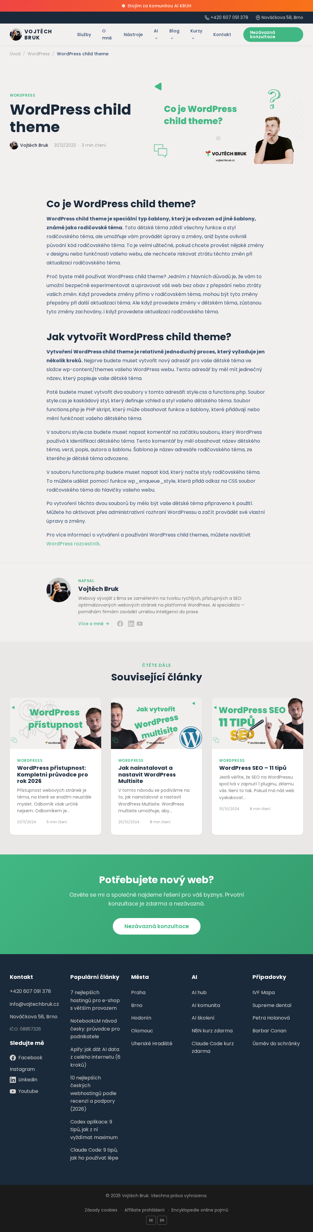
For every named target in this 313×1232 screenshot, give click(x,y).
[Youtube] (140, 624)
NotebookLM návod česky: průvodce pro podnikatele (95, 1028)
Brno (136, 1005)
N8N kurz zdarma (212, 1030)
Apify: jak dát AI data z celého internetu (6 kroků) (95, 1057)
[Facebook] (120, 624)
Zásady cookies (101, 1210)
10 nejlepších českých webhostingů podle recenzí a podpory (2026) (93, 1093)
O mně (107, 34)
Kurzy (196, 31)
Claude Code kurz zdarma (213, 1047)
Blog (174, 31)
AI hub (199, 992)
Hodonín (141, 1017)
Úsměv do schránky (276, 1043)
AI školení (203, 1017)
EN (162, 1220)
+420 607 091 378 (229, 17)
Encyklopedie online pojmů (199, 1210)
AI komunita (206, 1005)
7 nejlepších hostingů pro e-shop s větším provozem (95, 1000)
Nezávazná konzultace (262, 34)
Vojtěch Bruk (98, 589)
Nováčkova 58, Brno (33, 1016)
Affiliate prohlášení (144, 1210)
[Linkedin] (131, 624)
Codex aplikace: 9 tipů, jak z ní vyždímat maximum (94, 1129)
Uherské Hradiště (151, 1043)
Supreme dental (271, 1005)
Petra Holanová (271, 1017)
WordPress (22, 95)
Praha (138, 992)
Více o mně (91, 624)
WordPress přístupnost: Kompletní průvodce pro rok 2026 (52, 774)
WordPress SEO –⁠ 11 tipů (252, 768)
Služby (84, 34)
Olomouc (142, 1030)
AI (156, 31)
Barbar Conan (269, 1030)
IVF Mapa (263, 992)
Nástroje (133, 34)
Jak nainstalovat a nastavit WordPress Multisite (147, 774)
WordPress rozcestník (73, 543)
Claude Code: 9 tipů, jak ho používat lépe (94, 1153)
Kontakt (222, 34)
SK (151, 1220)
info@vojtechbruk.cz (34, 1004)
